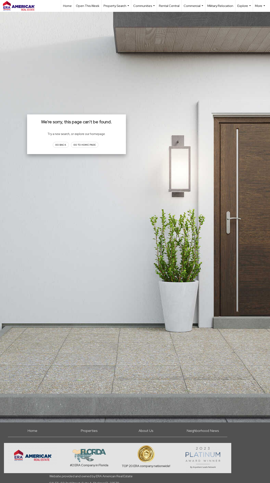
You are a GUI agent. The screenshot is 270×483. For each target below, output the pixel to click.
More (260, 8)
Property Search (117, 8)
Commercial (194, 8)
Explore (244, 8)
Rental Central (169, 6)
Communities (144, 8)
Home (67, 6)
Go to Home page (85, 144)
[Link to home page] (20, 6)
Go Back (60, 144)
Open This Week (87, 6)
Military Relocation (220, 6)
